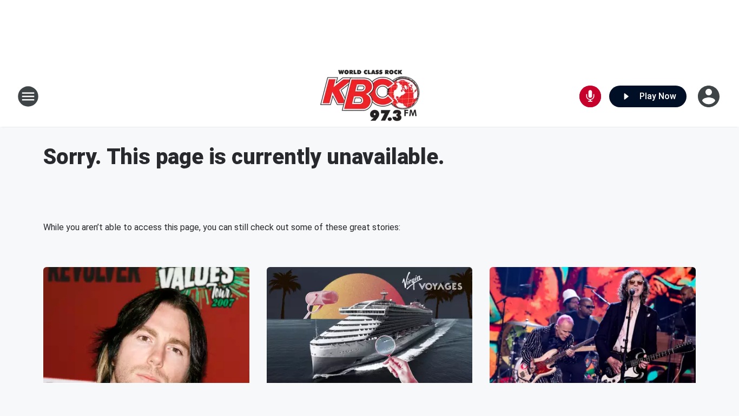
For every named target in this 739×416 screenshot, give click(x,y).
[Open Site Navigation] (28, 96)
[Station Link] (370, 96)
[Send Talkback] (590, 96)
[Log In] (710, 96)
